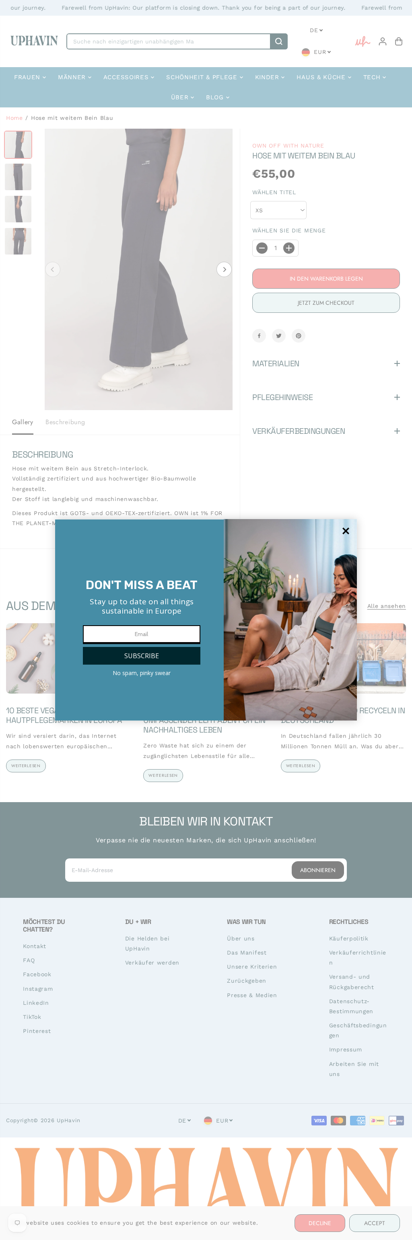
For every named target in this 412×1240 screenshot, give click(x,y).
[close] (345, 531)
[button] (141, 656)
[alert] (206, 620)
